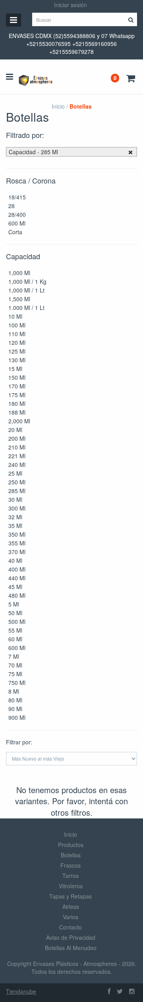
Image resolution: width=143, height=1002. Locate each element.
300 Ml (16, 508)
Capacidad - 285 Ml (33, 152)
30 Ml (15, 499)
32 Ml (15, 517)
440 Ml (16, 578)
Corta (15, 232)
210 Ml (16, 447)
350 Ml (16, 534)
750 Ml (16, 682)
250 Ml (16, 482)
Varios (70, 917)
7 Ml (13, 656)
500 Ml (16, 621)
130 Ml (16, 360)
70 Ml (15, 665)
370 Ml (16, 552)
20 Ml (15, 430)
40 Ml (15, 560)
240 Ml (16, 464)
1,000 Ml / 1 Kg (27, 281)
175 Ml (16, 395)
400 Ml (16, 569)
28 (11, 206)
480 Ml (16, 595)
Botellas (71, 855)
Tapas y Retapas (70, 896)
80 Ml (15, 700)
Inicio (58, 106)
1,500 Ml (19, 299)
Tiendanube (21, 991)
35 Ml (15, 526)
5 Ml (13, 604)
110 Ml (16, 334)
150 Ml (16, 377)
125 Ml (16, 351)
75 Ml (15, 674)
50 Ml (15, 613)
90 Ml (15, 709)
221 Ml (16, 456)
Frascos (70, 865)
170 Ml (16, 386)
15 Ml (15, 369)
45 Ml (15, 587)
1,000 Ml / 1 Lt (26, 290)
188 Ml (16, 412)
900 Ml (16, 717)
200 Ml (16, 438)
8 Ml (13, 691)
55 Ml (15, 630)
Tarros (70, 876)
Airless (70, 906)
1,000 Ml (19, 273)
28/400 (17, 214)
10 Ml (15, 316)
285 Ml (16, 491)
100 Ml (16, 325)
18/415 (17, 197)
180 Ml (16, 403)
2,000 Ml (19, 421)
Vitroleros (71, 886)
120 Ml (16, 342)
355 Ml (16, 543)
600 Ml (16, 223)
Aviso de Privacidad (70, 937)
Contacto (70, 927)
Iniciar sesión (70, 5)
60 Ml (15, 639)
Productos (70, 845)
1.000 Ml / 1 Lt (26, 308)
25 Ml (15, 473)
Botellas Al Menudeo (71, 948)
